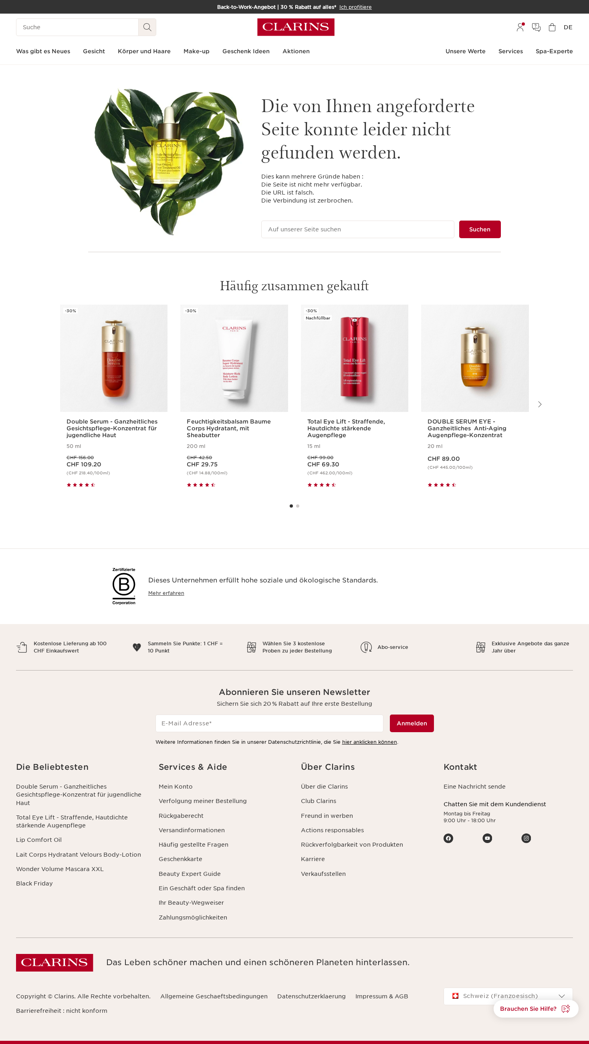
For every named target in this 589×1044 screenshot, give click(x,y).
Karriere (313, 859)
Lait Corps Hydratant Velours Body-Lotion (78, 854)
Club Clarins (318, 801)
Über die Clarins (324, 786)
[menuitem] (520, 27)
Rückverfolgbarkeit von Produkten (352, 844)
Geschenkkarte (180, 859)
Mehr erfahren (166, 593)
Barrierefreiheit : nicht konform (61, 1011)
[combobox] (508, 996)
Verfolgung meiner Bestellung (203, 801)
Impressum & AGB (381, 996)
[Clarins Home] (296, 27)
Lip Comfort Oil (39, 840)
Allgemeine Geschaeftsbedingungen (214, 996)
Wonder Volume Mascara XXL (60, 869)
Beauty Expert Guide (190, 874)
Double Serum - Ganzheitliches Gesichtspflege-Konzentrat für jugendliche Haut (78, 794)
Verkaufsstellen (323, 874)
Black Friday (34, 883)
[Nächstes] (539, 404)
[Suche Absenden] (147, 27)
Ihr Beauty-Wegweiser (191, 902)
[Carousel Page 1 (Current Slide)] (291, 506)
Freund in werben (327, 816)
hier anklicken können (369, 742)
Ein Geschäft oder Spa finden (202, 888)
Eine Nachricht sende (475, 786)
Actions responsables (332, 830)
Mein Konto (176, 786)
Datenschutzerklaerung (311, 996)
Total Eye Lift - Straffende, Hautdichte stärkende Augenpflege (72, 821)
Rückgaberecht (181, 816)
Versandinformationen (192, 830)
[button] (81, 767)
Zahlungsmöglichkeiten (193, 917)
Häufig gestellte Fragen (193, 844)
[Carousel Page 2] (297, 506)
